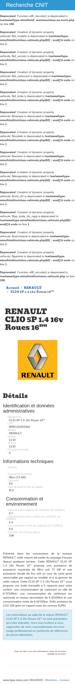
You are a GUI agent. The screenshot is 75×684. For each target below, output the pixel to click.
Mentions (51, 680)
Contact (64, 680)
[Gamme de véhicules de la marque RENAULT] (37, 360)
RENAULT (33, 288)
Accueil (12, 288)
